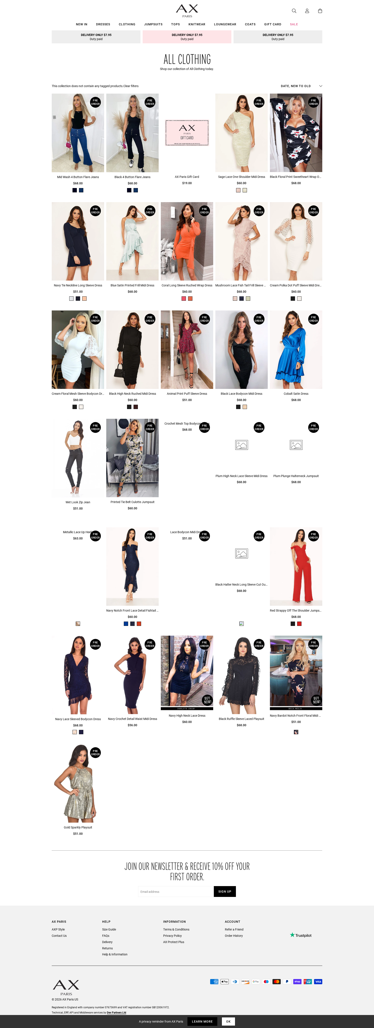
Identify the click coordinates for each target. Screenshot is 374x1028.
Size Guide (109, 929)
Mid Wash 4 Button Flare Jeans (78, 177)
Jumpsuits (153, 24)
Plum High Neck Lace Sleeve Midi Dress (242, 476)
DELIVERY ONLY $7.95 (96, 37)
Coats (250, 24)
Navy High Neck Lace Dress (187, 715)
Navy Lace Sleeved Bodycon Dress (78, 719)
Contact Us (59, 936)
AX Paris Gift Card (187, 177)
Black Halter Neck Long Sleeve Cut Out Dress (241, 584)
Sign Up (224, 891)
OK (228, 1021)
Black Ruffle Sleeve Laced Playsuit (241, 719)
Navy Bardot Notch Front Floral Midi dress (296, 715)
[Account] (302, 10)
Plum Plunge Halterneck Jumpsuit (296, 476)
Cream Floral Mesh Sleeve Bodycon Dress (78, 393)
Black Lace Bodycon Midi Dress (241, 393)
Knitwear (197, 24)
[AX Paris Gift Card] (187, 133)
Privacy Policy (172, 936)
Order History (234, 936)
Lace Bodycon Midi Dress (187, 532)
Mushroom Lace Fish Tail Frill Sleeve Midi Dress (241, 285)
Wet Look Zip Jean (78, 502)
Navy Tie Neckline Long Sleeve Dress (78, 285)
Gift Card (272, 24)
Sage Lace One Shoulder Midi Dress (241, 177)
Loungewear (225, 24)
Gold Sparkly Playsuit (78, 827)
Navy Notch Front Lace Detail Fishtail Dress (132, 610)
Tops (175, 24)
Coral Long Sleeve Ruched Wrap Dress (187, 285)
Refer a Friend (234, 929)
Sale (294, 24)
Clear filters (131, 86)
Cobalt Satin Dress (296, 393)
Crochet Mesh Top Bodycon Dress (187, 423)
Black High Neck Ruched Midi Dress (132, 393)
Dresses (103, 24)
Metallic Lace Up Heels (78, 532)
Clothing (127, 24)
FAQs (105, 936)
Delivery (107, 942)
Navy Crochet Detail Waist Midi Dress (132, 719)
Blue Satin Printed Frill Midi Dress (132, 285)
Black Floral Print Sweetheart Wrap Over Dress (296, 177)
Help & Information (114, 954)
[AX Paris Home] (187, 10)
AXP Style (58, 929)
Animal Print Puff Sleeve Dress (187, 393)
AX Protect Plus (173, 942)
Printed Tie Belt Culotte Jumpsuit (133, 502)
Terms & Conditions (176, 929)
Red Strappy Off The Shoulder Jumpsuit (296, 610)
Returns (107, 948)
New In (81, 24)
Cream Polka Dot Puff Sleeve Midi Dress (296, 285)
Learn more (202, 1021)
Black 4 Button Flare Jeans (132, 177)
